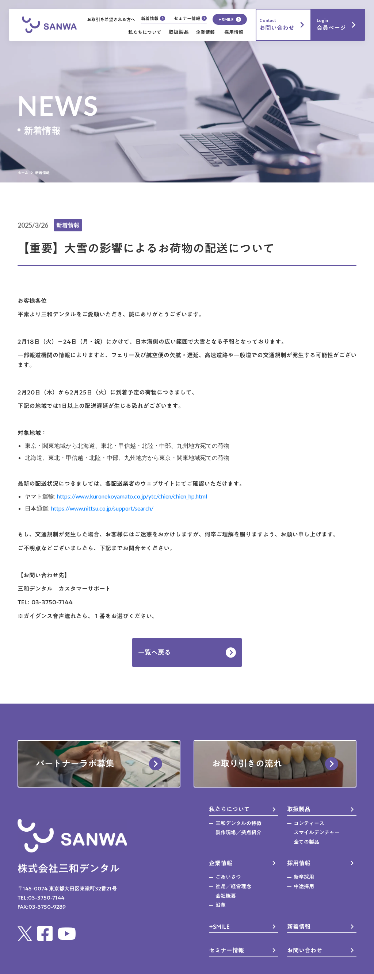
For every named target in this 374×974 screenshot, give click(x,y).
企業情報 (205, 32)
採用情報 (233, 32)
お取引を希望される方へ (111, 19)
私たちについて (144, 32)
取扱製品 (178, 32)
